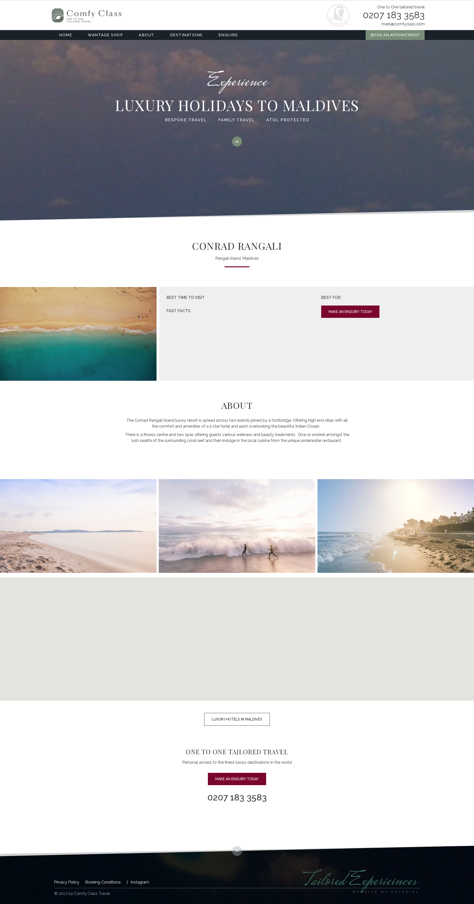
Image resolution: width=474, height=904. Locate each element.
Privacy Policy (66, 882)
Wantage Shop (105, 35)
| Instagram (138, 882)
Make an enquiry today (350, 312)
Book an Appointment (395, 35)
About (146, 35)
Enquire (228, 35)
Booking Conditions (103, 882)
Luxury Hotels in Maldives (237, 719)
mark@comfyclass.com (403, 24)
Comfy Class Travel (86, 15)
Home (65, 35)
